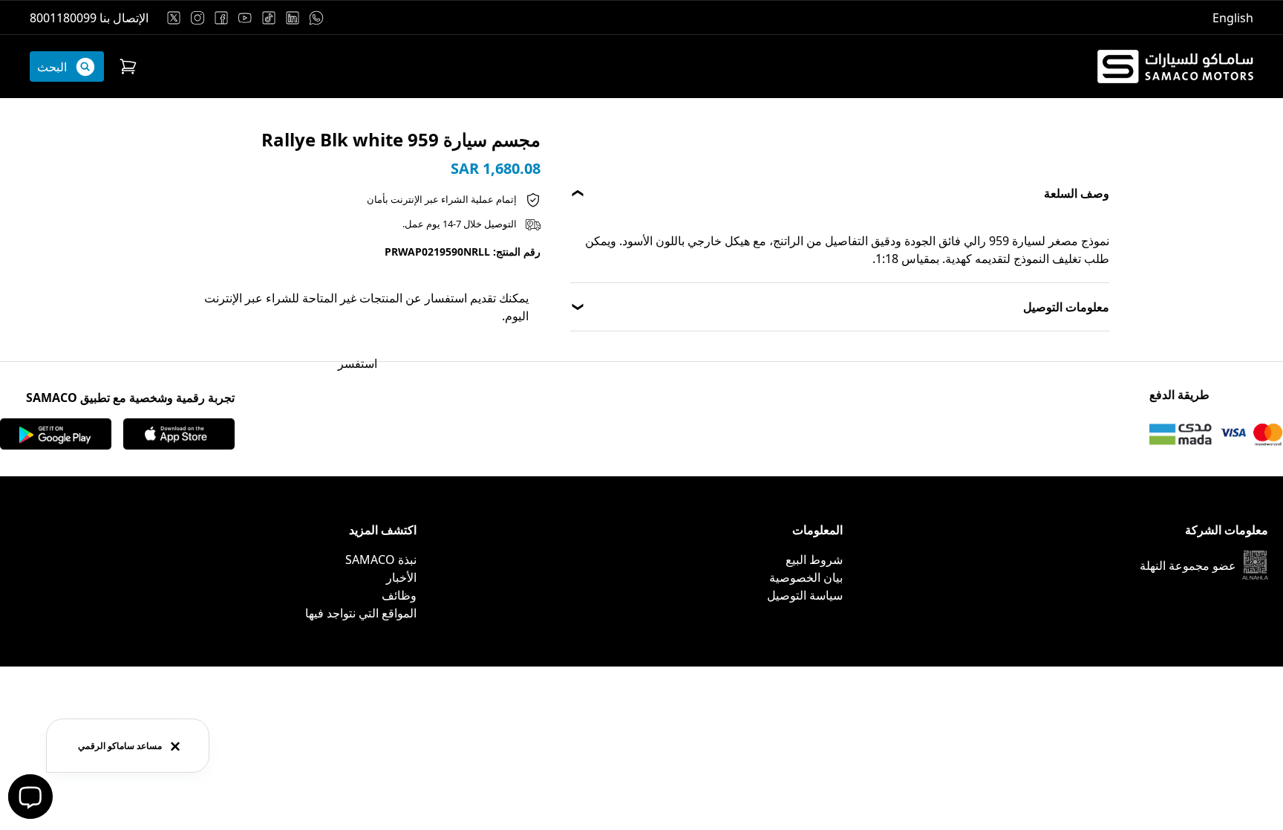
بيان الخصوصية (806, 577)
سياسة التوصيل (805, 595)
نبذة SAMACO (381, 559)
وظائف (399, 595)
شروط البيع (814, 559)
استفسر (357, 363)
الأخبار (401, 577)
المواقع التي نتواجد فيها (361, 613)
